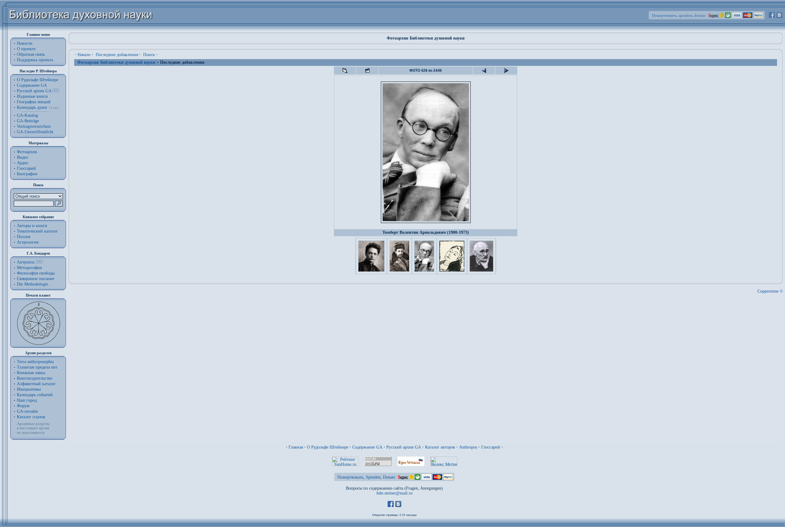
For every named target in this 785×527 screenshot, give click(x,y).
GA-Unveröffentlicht (35, 132)
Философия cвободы (36, 273)
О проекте (26, 49)
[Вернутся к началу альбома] (345, 70)
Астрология (27, 242)
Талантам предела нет (37, 367)
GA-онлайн (27, 411)
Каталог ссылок (31, 417)
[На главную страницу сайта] (81, 29)
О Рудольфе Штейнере (327, 447)
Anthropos (468, 447)
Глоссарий (26, 168)
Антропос (26, 262)
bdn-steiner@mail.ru (394, 493)
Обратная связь (31, 54)
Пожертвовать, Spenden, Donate (366, 477)
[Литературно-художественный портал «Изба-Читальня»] (410, 464)
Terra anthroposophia (35, 361)
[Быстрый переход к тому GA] (55, 91)
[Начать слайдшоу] (367, 70)
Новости (25, 43)
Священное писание (35, 278)
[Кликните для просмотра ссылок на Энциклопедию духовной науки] (39, 262)
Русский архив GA (34, 91)
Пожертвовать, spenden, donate (679, 15)
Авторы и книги (32, 225)
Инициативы (29, 389)
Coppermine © (770, 291)
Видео (22, 157)
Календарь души (32, 107)
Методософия (29, 267)
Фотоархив (27, 152)
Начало (84, 54)
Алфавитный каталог (36, 383)
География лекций (34, 102)
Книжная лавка (31, 372)
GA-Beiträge (28, 121)
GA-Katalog (27, 115)
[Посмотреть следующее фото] (506, 70)
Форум (23, 406)
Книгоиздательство (34, 378)
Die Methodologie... (34, 284)
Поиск (149, 54)
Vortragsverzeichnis (34, 126)
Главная (296, 447)
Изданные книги (32, 96)
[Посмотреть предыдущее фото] (484, 70)
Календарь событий (35, 394)
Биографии (27, 174)
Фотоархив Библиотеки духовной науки (116, 62)
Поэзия (23, 236)
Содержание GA (32, 85)
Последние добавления (117, 54)
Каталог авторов (440, 447)
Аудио (22, 163)
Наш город (27, 400)
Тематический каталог (37, 231)
